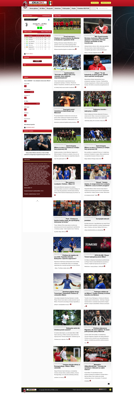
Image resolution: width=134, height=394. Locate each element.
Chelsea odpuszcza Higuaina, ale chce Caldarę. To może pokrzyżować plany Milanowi (97, 329)
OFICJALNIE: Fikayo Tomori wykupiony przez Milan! (97, 256)
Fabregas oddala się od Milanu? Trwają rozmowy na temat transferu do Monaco (97, 293)
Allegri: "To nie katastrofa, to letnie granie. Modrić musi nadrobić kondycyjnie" (96, 74)
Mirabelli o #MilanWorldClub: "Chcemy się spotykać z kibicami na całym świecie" (95, 367)
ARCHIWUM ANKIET (30, 127)
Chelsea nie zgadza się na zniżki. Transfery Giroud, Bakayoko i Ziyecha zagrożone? (66, 256)
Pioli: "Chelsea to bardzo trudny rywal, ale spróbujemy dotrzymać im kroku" (66, 220)
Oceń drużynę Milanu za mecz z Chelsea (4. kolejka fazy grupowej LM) (66, 147)
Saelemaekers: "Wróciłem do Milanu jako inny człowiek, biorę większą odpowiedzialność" (64, 75)
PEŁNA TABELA (29, 53)
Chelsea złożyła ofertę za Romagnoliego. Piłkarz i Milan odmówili (67, 366)
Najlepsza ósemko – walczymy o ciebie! (96, 110)
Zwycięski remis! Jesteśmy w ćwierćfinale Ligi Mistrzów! (64, 111)
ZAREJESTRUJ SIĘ (106, 2)
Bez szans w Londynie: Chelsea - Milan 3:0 (64, 183)
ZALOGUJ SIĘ (95, 2)
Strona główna (34, 8)
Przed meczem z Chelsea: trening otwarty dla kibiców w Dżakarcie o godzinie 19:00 (66, 38)
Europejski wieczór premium (97, 219)
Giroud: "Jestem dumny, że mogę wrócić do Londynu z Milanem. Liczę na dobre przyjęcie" (97, 184)
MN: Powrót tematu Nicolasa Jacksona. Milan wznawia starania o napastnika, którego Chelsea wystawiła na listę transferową (96, 40)
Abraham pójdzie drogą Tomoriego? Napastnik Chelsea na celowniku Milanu (66, 293)
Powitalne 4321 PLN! (83, 8)
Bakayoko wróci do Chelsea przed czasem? (67, 329)
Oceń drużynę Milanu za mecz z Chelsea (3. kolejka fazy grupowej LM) (97, 147)
